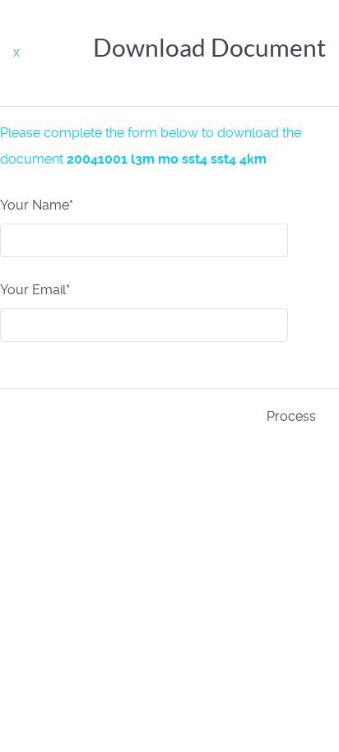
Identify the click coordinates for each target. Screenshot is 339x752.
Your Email (35, 290)
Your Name (36, 205)
